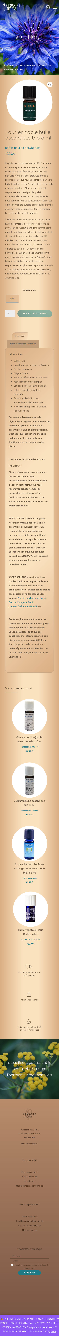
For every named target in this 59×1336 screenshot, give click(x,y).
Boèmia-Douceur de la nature (22, 148)
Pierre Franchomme (28, 598)
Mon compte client (29, 1172)
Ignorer (52, 1331)
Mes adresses (29, 1181)
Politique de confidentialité (29, 1225)
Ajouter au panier (36, 314)
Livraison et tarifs (29, 1216)
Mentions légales (29, 1230)
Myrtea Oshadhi (29, 878)
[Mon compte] (43, 7)
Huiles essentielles (28, 65)
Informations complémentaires (23, 343)
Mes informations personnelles (29, 1186)
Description (20, 336)
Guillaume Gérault (27, 606)
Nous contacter (31, 1144)
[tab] (20, 336)
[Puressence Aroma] (14, 8)
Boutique (13, 65)
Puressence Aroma (29, 747)
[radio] (12, 298)
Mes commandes (29, 1177)
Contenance (29, 290)
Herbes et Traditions (31, 939)
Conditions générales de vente (29, 1221)
